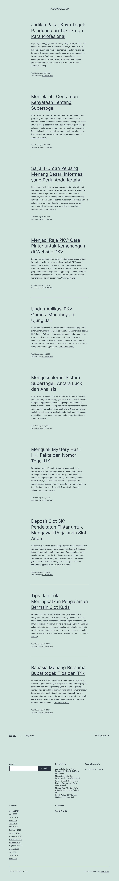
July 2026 (13, 814)
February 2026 (15, 830)
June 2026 (13, 817)
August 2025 (14, 849)
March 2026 (14, 827)
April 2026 (13, 824)
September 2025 (15, 846)
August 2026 (14, 811)
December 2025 (15, 836)
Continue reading (38, 66)
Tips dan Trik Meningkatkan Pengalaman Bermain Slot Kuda (59, 601)
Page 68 (29, 735)
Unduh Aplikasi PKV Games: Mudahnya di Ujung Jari (53, 314)
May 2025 (13, 858)
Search (12, 764)
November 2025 (15, 839)
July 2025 (13, 852)
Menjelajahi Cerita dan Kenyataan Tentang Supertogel (54, 102)
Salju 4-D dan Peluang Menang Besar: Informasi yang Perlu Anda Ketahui (57, 174)
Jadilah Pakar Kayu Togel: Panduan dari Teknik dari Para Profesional (58, 30)
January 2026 (14, 833)
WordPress (105, 871)
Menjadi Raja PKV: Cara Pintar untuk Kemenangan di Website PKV (58, 245)
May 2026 (13, 820)
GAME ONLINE (47, 75)
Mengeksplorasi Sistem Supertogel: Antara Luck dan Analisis (56, 383)
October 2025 (14, 843)
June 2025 (13, 855)
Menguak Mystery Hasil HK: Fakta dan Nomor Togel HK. (56, 455)
